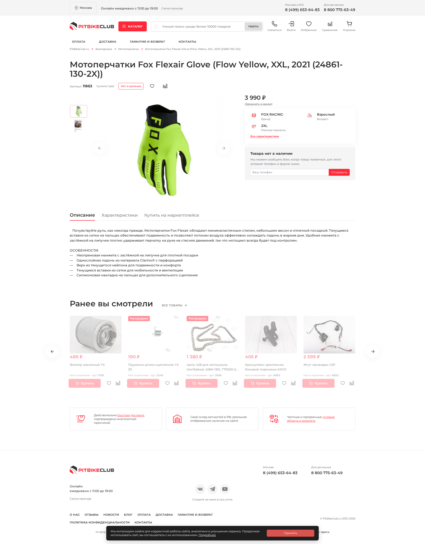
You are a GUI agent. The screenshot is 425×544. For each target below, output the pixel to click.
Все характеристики (264, 136)
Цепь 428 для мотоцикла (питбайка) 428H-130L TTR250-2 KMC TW (211, 369)
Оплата (78, 41)
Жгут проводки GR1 (319, 365)
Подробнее (207, 535)
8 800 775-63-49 (339, 10)
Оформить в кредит (258, 104)
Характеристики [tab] (120, 215)
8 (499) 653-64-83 (302, 10)
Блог (128, 514)
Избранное (309, 30)
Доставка (107, 41)
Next (223, 148)
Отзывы (92, 514)
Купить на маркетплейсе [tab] (171, 215)
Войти (291, 30)
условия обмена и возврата (311, 418)
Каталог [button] (135, 26)
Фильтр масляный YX (87, 365)
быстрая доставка (130, 415)
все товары (172, 305)
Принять (290, 533)
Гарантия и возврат (147, 41)
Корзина (349, 30)
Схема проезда (172, 8)
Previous (99, 148)
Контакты (187, 41)
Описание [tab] (82, 215)
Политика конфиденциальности (100, 522)
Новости (111, 514)
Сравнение (330, 30)
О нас (75, 514)
